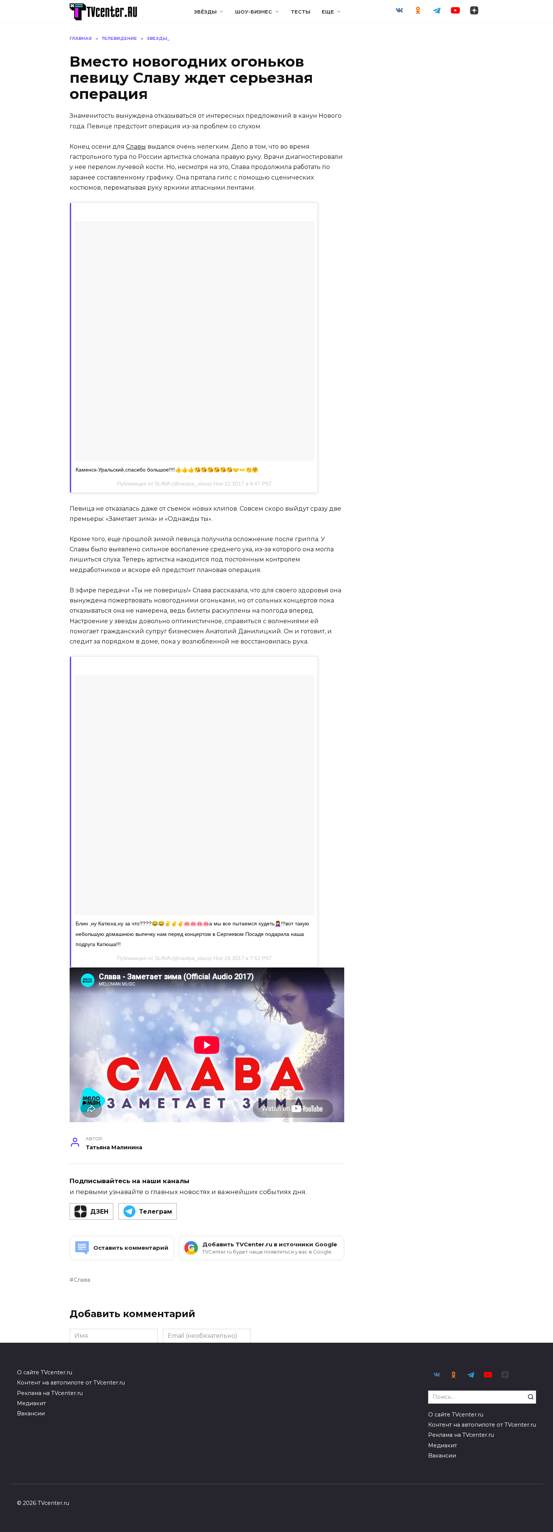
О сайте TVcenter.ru (44, 1372)
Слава (82, 1279)
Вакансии (31, 1413)
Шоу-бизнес (253, 12)
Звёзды (205, 12)
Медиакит (31, 1403)
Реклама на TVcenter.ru (50, 1393)
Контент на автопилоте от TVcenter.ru (71, 1382)
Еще (328, 12)
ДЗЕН (99, 1211)
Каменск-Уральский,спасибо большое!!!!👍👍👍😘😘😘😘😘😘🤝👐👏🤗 (167, 470)
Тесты (300, 12)
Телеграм (155, 1211)
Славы (136, 146)
